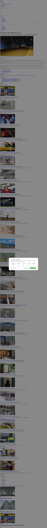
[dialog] (23, 264)
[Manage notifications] (45, 526)
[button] (13, 268)
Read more (23, 261)
